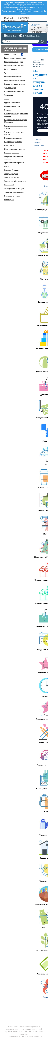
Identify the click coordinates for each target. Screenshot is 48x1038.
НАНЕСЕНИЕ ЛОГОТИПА (23, 1004)
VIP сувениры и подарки (13, 62)
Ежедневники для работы (14, 91)
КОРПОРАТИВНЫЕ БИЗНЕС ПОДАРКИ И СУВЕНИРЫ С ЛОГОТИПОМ (11, 1007)
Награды (7, 110)
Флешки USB (9, 185)
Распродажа (9, 200)
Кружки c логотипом (12, 102)
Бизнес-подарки (10, 69)
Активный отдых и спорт (14, 65)
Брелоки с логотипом (12, 73)
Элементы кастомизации (13, 192)
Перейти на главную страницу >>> (38, 142)
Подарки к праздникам (13, 138)
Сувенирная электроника (14, 163)
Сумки (6, 166)
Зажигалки (8, 95)
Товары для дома (11, 174)
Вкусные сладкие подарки (14, 80)
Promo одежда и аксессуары (15, 58)
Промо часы (9, 145)
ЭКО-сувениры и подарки (14, 188)
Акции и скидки (10, 54)
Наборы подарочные (12, 106)
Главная (36, 60)
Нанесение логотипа (12, 196)
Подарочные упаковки (13, 142)
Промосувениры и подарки (14, 149)
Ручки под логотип (11, 153)
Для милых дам (10, 88)
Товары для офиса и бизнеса (15, 181)
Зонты (6, 99)
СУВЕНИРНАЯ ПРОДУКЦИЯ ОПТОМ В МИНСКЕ (38, 1006)
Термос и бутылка (11, 170)
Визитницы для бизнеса (13, 77)
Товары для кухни (11, 177)
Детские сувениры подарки (14, 84)
